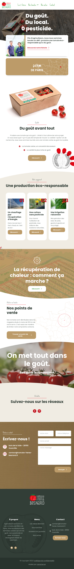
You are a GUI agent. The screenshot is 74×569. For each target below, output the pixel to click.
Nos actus (44, 5)
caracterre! (41, 564)
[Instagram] (39, 411)
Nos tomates (32, 5)
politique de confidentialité (44, 561)
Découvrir (14, 232)
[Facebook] (34, 411)
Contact (52, 5)
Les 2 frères (22, 5)
